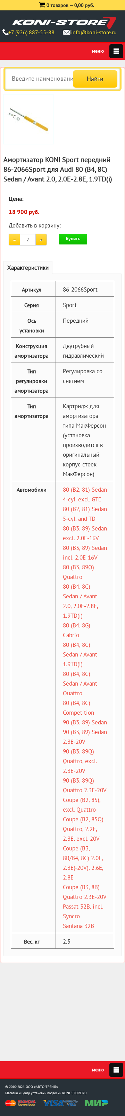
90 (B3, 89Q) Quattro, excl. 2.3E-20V (80, 761)
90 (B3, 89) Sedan (85, 722)
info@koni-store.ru (94, 32)
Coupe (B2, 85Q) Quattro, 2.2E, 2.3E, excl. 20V (83, 828)
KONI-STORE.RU (74, 1093)
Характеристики (28, 267)
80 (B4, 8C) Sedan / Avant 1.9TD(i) (80, 654)
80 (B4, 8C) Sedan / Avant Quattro (80, 683)
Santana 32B (78, 926)
